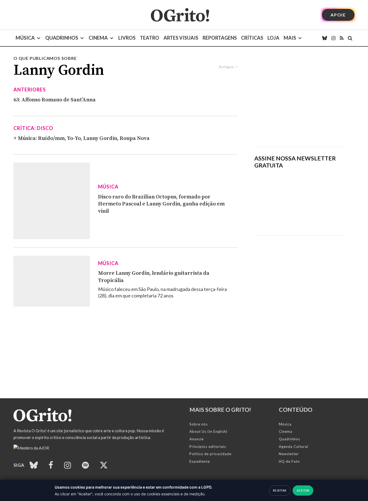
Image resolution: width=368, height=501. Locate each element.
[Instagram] (333, 38)
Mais (290, 38)
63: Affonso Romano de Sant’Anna (54, 100)
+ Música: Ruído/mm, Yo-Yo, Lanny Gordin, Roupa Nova (81, 138)
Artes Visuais (181, 38)
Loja (273, 38)
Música (25, 38)
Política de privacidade (210, 454)
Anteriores (29, 89)
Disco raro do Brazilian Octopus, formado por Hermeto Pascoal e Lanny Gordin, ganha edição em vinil (161, 204)
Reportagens (220, 38)
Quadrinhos (61, 38)
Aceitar (303, 490)
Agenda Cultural (293, 446)
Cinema (98, 38)
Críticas (252, 38)
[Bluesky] (324, 38)
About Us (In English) (208, 431)
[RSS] (342, 38)
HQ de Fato (289, 461)
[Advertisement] (300, 101)
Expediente (199, 461)
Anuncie (196, 439)
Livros (127, 38)
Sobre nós (198, 424)
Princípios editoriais (207, 446)
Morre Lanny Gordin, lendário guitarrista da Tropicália (153, 277)
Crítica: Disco (33, 128)
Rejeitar (279, 490)
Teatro (149, 38)
